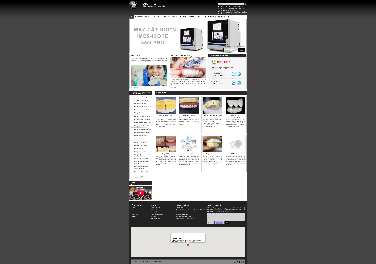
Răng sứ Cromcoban (140, 152)
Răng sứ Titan (235, 115)
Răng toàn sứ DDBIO (140, 110)
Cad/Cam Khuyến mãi (169, 17)
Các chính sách (155, 216)
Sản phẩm (156, 17)
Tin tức (183, 17)
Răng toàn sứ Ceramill (141, 126)
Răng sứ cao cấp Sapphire (141, 97)
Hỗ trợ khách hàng (155, 207)
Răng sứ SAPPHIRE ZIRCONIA (212, 115)
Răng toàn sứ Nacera (212, 154)
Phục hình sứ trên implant (141, 158)
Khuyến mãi (135, 214)
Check (242, 50)
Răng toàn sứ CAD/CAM (140, 100)
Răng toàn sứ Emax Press (142, 122)
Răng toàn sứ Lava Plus (141, 103)
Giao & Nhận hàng (155, 212)
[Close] (203, 235)
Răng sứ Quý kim (139, 155)
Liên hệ (199, 17)
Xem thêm (136, 87)
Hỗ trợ (191, 17)
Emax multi (189, 154)
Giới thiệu (139, 17)
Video (147, 17)
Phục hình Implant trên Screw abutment (141, 167)
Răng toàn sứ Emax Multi (142, 119)
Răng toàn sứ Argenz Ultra (142, 106)
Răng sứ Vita (166, 154)
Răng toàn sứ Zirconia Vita (142, 129)
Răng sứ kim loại (138, 139)
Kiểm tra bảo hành (224, 17)
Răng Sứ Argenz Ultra (165, 115)
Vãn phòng (135, 210)
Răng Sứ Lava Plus (189, 115)
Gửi (227, 222)
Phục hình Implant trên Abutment (141, 162)
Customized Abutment (141, 177)
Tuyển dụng (209, 17)
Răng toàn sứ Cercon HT (142, 116)
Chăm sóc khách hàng (157, 210)
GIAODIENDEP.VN (156, 262)
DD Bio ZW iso (235, 154)
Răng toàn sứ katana (140, 135)
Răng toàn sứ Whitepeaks (142, 132)
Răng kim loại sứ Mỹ (140, 142)
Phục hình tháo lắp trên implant (141, 173)
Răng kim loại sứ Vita (140, 145)
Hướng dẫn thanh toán (157, 214)
